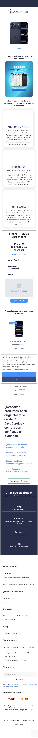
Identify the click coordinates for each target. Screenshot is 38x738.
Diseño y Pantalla (13, 260)
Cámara (10, 275)
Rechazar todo (19, 379)
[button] (35, 11)
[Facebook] (15, 730)
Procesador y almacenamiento (13, 267)
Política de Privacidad (31, 684)
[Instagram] (19, 730)
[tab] (19, 260)
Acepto (19, 374)
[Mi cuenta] (36, 3)
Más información (8, 369)
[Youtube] (23, 730)
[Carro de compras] (33, 3)
